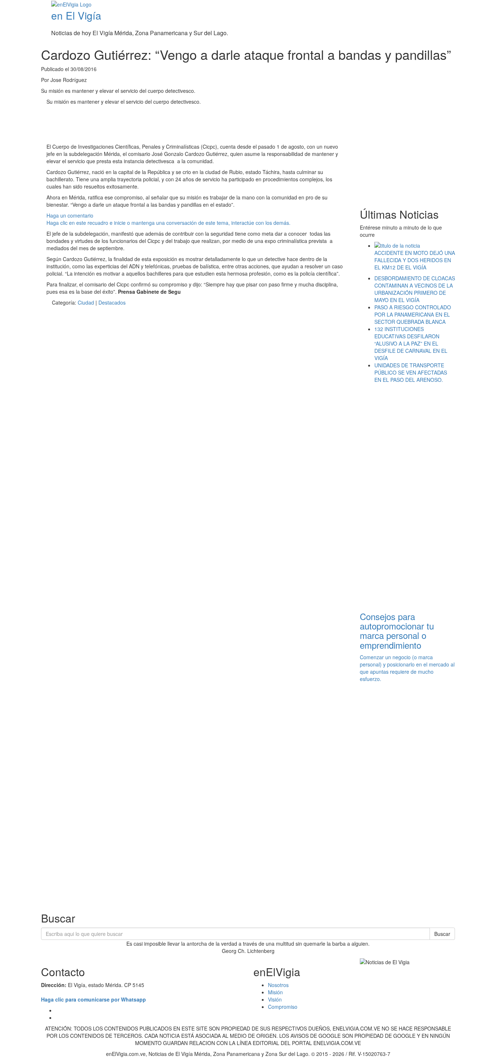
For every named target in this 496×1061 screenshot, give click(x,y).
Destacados (112, 302)
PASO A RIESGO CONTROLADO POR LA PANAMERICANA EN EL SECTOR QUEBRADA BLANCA (412, 314)
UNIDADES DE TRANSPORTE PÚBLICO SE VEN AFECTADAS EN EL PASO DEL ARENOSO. (410, 372)
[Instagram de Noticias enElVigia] (482, 5)
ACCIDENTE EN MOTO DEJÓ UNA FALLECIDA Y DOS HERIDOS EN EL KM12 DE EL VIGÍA (414, 260)
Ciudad (86, 302)
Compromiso (282, 1006)
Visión (275, 999)
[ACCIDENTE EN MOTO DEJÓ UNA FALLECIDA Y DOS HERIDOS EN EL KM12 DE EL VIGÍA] (414, 245)
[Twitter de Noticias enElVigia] (477, 5)
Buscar (442, 933)
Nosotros (278, 984)
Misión (275, 992)
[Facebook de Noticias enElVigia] (471, 5)
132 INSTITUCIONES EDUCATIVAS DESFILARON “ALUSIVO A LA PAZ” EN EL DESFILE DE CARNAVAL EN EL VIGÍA (410, 343)
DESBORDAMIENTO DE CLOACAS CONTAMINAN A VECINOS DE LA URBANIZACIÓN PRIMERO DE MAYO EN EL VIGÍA (414, 289)
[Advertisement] (178, 125)
